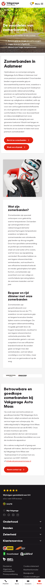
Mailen (39, 584)
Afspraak (5, 584)
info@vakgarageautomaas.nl (18, 461)
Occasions (28, 584)
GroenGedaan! (12, 554)
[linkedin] (17, 515)
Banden (7, 10)
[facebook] (4, 515)
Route (17, 584)
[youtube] (9, 515)
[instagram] (13, 515)
